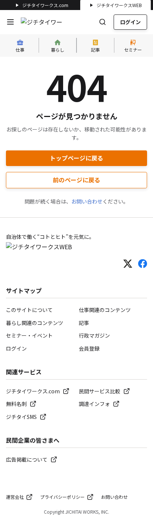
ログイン (130, 22)
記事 (84, 322)
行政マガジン (94, 335)
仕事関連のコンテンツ (105, 309)
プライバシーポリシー (62, 497)
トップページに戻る (76, 157)
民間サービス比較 (99, 391)
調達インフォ (94, 403)
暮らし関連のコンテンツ (34, 322)
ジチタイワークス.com (45, 5)
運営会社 (15, 497)
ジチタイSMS (21, 416)
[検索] (102, 22)
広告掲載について (27, 459)
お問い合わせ (86, 201)
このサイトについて (29, 309)
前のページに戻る (76, 179)
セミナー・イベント (29, 335)
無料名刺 (16, 403)
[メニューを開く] (10, 21)
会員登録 (89, 348)
